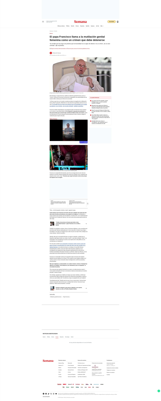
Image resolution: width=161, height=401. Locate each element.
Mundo (55, 31)
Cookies (108, 374)
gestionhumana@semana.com (98, 375)
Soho (59, 372)
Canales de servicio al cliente (112, 367)
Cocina (69, 372)
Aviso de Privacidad (47, 396)
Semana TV (60, 365)
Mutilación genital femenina (55, 296)
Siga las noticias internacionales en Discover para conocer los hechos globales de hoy (70, 48)
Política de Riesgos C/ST (83, 369)
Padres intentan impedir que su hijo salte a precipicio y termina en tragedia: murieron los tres (58, 202)
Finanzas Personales (72, 367)
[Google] (43, 394)
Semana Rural (71, 369)
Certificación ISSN (81, 374)
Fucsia (59, 374)
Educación (70, 363)
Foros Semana (71, 365)
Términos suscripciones (82, 367)
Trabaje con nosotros (111, 370)
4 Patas (60, 376)
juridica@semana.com (96, 370)
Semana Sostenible (72, 376)
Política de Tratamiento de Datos (84, 365)
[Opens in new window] (46, 394)
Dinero (59, 367)
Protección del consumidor (97, 363)
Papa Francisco (66, 296)
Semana (51, 31)
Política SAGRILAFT (82, 372)
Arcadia (60, 369)
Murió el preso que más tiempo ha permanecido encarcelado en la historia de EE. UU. (76, 202)
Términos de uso (81, 363)
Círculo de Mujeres (71, 374)
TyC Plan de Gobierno (82, 376)
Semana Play (61, 363)
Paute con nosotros (110, 372)
